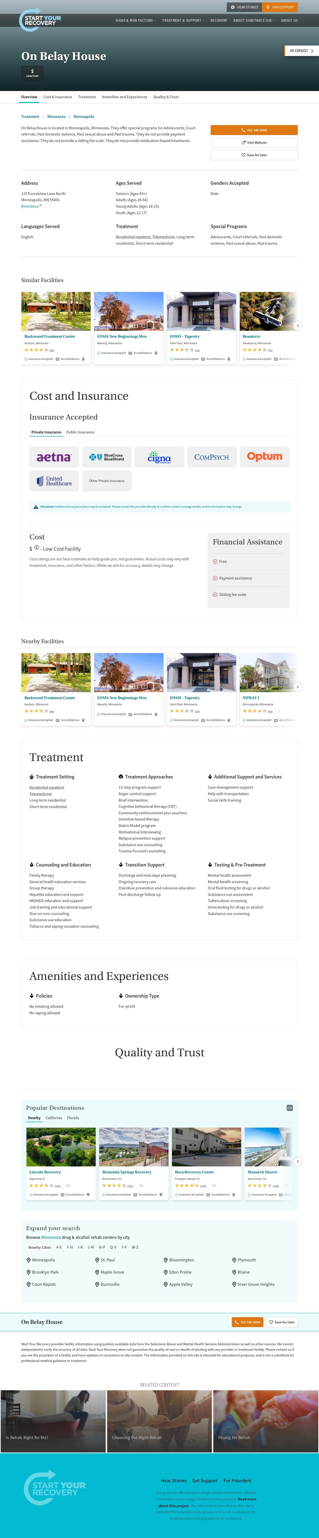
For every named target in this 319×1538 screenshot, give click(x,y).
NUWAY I (251, 698)
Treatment (87, 96)
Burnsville (110, 1284)
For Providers (237, 1481)
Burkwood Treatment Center (49, 336)
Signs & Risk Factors (134, 20)
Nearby (34, 1117)
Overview (29, 96)
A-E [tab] (59, 1247)
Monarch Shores (262, 1172)
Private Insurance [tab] (46, 432)
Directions (29, 206)
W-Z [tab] (135, 1247)
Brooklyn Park (45, 1272)
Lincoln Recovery (45, 1172)
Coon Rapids (44, 1284)
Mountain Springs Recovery (127, 1172)
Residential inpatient (133, 237)
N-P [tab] (102, 1247)
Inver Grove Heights (256, 1284)
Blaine (244, 1272)
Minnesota (51, 1237)
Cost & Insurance (57, 96)
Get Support (205, 1481)
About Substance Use (253, 20)
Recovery (219, 20)
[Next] (297, 325)
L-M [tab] (91, 1247)
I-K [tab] (80, 1247)
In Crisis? (299, 50)
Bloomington (181, 1260)
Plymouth (247, 1260)
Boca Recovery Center (194, 1172)
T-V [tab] (124, 1247)
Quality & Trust (166, 96)
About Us (289, 20)
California (54, 1117)
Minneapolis (43, 1260)
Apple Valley (180, 1284)
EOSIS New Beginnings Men (122, 336)
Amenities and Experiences (124, 96)
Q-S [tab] (113, 1247)
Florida (73, 1117)
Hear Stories (247, 7)
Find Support (283, 7)
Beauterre (251, 336)
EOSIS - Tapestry (185, 336)
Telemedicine (163, 237)
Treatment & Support (181, 20)
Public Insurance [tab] (80, 432)
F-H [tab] (70, 1247)
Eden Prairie (180, 1272)
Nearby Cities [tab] (39, 1247)
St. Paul (108, 1260)
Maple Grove (112, 1272)
